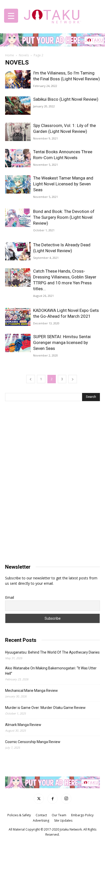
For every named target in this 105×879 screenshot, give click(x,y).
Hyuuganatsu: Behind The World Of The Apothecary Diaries (52, 652)
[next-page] (72, 379)
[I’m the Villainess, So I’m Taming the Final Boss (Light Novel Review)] (18, 79)
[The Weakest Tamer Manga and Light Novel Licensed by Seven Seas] (18, 184)
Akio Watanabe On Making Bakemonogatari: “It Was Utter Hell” (51, 671)
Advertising (41, 820)
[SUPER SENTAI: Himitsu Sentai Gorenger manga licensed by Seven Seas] (18, 343)
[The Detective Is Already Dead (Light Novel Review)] (18, 251)
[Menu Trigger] (11, 16)
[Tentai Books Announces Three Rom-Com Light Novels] (18, 158)
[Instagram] (66, 799)
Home (9, 55)
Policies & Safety (19, 815)
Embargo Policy (82, 815)
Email (9, 597)
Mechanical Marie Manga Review (31, 691)
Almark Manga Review (23, 725)
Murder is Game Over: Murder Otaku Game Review (45, 708)
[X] (39, 799)
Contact (41, 815)
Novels (24, 55)
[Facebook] (52, 799)
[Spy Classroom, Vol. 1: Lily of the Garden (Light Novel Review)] (18, 132)
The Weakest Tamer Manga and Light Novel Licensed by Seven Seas (63, 183)
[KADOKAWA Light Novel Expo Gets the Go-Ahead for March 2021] (18, 317)
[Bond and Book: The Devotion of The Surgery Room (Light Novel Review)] (18, 218)
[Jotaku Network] (52, 15)
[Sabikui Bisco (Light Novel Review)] (18, 105)
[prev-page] (30, 379)
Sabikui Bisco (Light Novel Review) (65, 99)
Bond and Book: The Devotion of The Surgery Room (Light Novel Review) (64, 217)
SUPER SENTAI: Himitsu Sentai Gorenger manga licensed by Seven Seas (62, 342)
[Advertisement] (52, 445)
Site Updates (63, 820)
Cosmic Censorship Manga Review (32, 742)
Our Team (59, 815)
